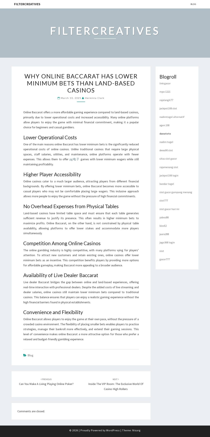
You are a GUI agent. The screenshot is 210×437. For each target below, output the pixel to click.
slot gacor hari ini (169, 209)
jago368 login (167, 242)
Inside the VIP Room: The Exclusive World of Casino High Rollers (115, 384)
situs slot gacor (168, 158)
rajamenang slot (168, 167)
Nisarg (136, 430)
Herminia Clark (94, 98)
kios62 (163, 225)
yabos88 (164, 217)
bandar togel (166, 183)
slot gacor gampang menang (175, 192)
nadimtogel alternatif (171, 116)
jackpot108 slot (168, 108)
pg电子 (75, 159)
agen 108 (164, 125)
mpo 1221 (164, 91)
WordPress (113, 430)
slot (161, 251)
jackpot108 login (168, 175)
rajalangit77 (166, 100)
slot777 (163, 200)
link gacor (165, 83)
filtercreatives (27, 4)
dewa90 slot (166, 150)
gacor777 (164, 259)
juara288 (164, 234)
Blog (193, 4)
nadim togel (166, 142)
